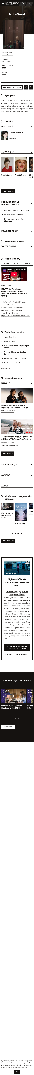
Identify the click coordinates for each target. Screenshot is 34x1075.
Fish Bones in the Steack (7, 514)
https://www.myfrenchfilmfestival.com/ (15, 316)
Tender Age (11, 591)
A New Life (20, 524)
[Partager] (26, 87)
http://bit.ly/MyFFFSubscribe (11, 310)
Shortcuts (8, 221)
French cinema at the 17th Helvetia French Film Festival (14, 406)
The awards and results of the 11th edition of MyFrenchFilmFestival (16, 438)
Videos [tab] (6, 264)
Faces (31, 512)
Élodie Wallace (7, 55)
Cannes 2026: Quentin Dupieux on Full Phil (11, 707)
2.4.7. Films (6, 61)
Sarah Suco (6, 175)
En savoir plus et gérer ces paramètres (14, 1067)
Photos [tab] (17, 264)
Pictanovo (19, 215)
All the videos (8, 727)
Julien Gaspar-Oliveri (19, 593)
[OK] (17, 1072)
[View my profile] (29, 4)
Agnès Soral (20, 175)
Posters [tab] (27, 264)
